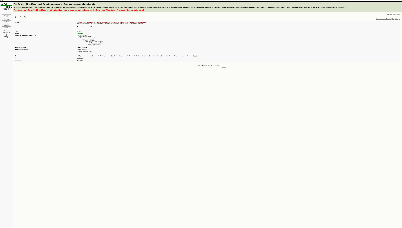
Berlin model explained (6, 25)
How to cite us (6, 32)
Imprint (224, 67)
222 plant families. (340, 7)
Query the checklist (6, 16)
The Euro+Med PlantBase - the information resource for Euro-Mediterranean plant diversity (54, 4)
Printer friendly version (394, 14)
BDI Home (6, 21)
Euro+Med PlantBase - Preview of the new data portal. (120, 10)
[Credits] (195, 55)
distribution (80, 58)
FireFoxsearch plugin (6, 37)
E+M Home (6, 19)
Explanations (6, 30)
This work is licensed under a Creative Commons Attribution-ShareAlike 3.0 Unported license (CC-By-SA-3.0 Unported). (110, 23)
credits (277, 7)
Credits (6, 27)
